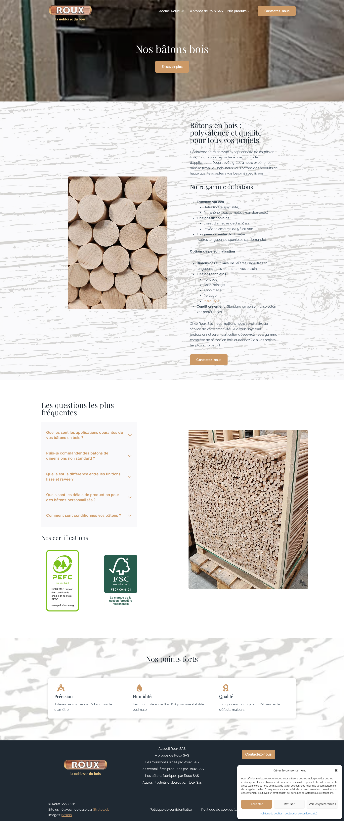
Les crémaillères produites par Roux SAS (172, 769)
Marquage (211, 301)
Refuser (289, 804)
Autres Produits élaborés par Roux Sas (172, 782)
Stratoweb (101, 809)
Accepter (256, 804)
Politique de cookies (271, 813)
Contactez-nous (276, 11)
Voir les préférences (322, 804)
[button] (336, 770)
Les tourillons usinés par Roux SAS (172, 762)
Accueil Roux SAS (172, 11)
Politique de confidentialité (171, 809)
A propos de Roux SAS (206, 11)
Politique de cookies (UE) (220, 809)
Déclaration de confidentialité (300, 813)
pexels (66, 815)
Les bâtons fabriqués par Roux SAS (172, 776)
